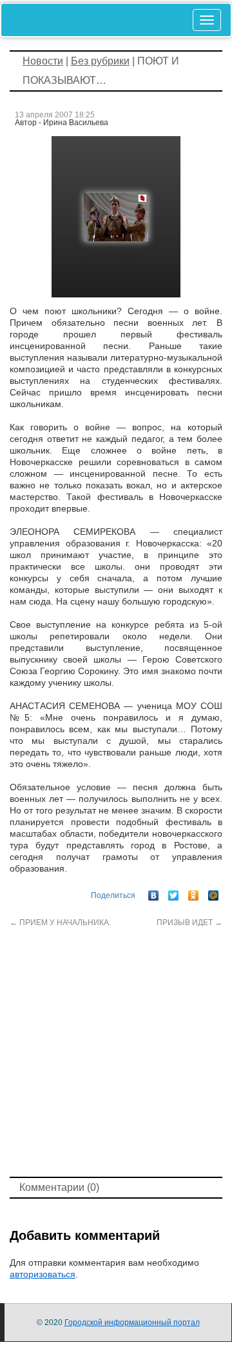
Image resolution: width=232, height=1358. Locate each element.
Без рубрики (100, 60)
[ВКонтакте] (153, 892)
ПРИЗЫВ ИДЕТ (189, 922)
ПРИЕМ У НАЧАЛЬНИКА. (60, 922)
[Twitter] (173, 892)
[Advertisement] (116, 1051)
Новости (43, 60)
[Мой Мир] (213, 892)
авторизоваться (42, 1274)
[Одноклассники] (193, 892)
